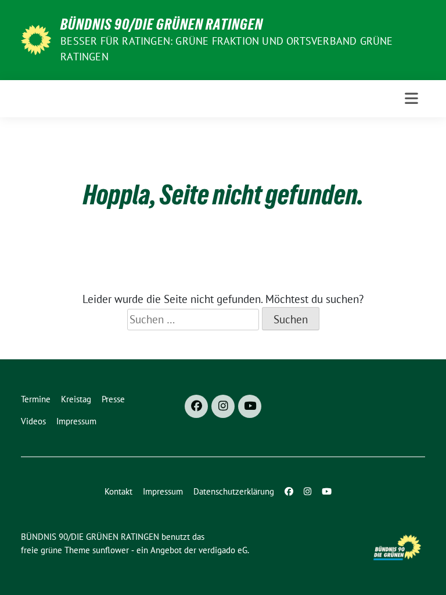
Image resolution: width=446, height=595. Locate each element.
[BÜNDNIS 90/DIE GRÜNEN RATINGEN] (36, 39)
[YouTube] (249, 406)
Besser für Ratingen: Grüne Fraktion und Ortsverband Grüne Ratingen (226, 48)
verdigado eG (223, 550)
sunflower (110, 550)
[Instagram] (223, 406)
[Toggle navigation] (411, 98)
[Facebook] (196, 406)
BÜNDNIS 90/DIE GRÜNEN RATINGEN (161, 24)
